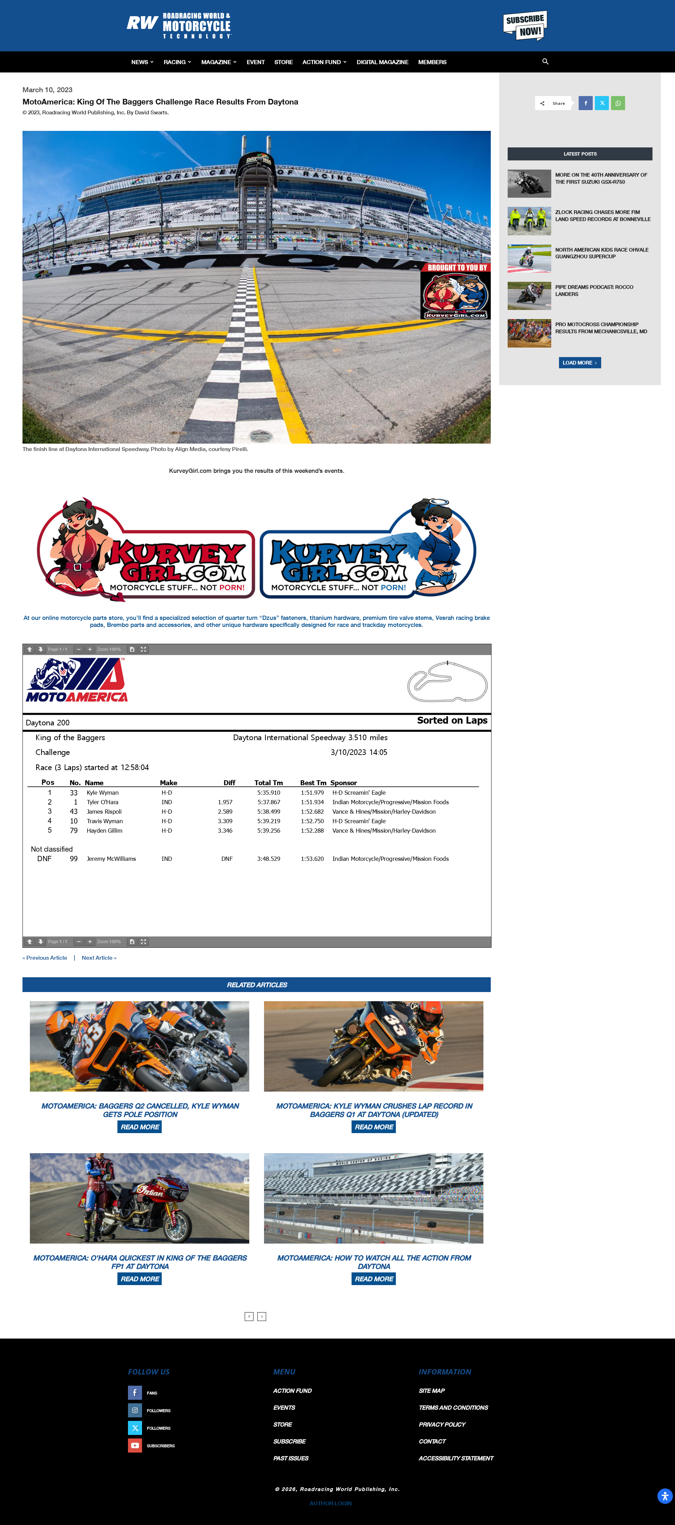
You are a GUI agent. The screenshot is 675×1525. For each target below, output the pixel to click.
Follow (248, 1410)
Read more (140, 1127)
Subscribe (245, 1445)
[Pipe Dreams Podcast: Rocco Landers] (529, 296)
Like (252, 1393)
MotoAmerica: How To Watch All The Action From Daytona (374, 1261)
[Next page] (41, 650)
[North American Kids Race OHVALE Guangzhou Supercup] (529, 258)
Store (284, 61)
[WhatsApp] (618, 103)
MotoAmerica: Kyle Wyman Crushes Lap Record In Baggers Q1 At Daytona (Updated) (374, 1109)
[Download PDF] (132, 650)
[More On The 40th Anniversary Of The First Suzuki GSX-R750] (529, 184)
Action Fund (322, 61)
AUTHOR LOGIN (331, 1503)
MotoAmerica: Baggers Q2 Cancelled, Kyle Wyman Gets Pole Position (139, 1109)
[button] (545, 62)
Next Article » (99, 957)
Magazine (216, 61)
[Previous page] (29, 650)
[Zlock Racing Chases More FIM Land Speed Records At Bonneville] (529, 221)
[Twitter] (602, 103)
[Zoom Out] (78, 650)
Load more (577, 363)
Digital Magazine (383, 61)
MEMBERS (432, 61)
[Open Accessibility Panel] (665, 1496)
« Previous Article (44, 957)
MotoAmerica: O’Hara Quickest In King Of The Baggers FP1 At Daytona (139, 1261)
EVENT (256, 61)
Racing (175, 61)
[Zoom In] (90, 650)
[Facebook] (586, 103)
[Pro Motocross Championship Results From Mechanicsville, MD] (529, 333)
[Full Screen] (143, 650)
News (139, 61)
